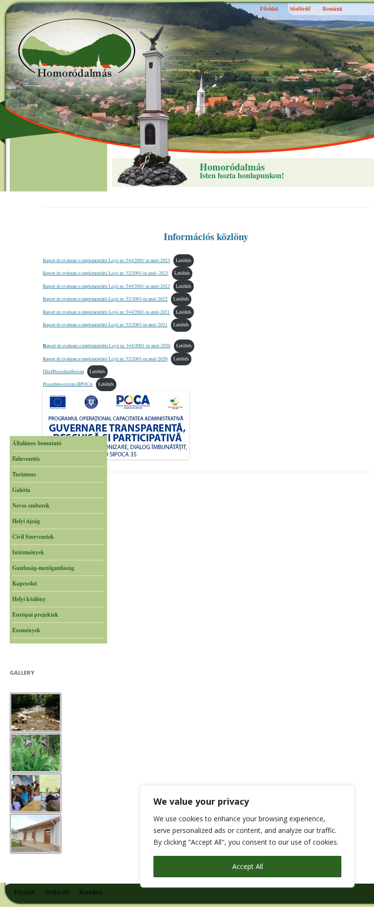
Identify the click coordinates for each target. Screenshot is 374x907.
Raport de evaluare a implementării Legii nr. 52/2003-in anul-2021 (105, 324)
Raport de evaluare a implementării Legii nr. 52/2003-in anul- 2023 (105, 273)
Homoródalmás (232, 167)
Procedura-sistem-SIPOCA (68, 384)
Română (332, 9)
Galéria (21, 490)
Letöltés (183, 260)
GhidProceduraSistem (63, 371)
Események (26, 630)
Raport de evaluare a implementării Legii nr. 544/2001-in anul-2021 (106, 312)
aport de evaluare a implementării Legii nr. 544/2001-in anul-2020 (106, 345)
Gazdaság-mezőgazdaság (43, 568)
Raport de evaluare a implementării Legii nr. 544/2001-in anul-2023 (106, 260)
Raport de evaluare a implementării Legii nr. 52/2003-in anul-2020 (105, 359)
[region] (247, 836)
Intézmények (28, 552)
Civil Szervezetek (33, 536)
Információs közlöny (206, 236)
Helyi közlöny (29, 599)
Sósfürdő (300, 9)
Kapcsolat (24, 583)
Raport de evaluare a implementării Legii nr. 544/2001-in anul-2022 (106, 286)
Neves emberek (31, 505)
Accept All (247, 866)
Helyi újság (26, 521)
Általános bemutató (36, 443)
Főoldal (269, 9)
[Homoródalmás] (78, 47)
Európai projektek (35, 614)
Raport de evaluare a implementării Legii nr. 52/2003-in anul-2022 (105, 299)
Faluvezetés (26, 458)
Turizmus (24, 474)
